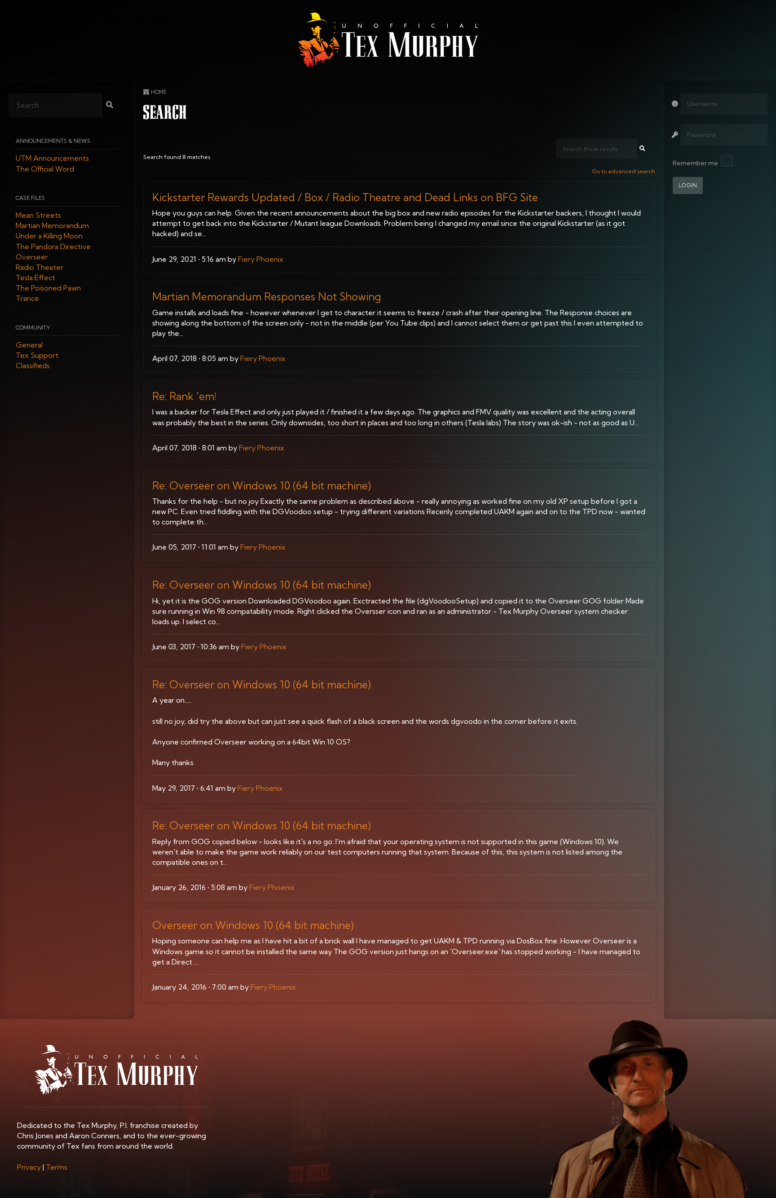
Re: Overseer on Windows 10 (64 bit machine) (261, 485)
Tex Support (37, 355)
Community (33, 327)
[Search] (109, 105)
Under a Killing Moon (49, 236)
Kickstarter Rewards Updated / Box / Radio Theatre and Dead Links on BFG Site (345, 197)
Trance (27, 298)
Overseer (32, 256)
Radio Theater (39, 267)
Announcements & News (53, 141)
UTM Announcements (52, 158)
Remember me (695, 163)
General (29, 344)
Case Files (30, 197)
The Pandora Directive (53, 246)
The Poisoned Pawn (48, 288)
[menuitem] (29, 1167)
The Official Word (45, 168)
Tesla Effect (35, 277)
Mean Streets (38, 215)
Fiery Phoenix (260, 259)
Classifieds (33, 365)
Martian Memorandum (52, 225)
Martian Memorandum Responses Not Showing (266, 296)
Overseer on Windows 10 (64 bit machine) (253, 925)
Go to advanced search (623, 171)
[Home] (388, 40)
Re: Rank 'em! (184, 396)
